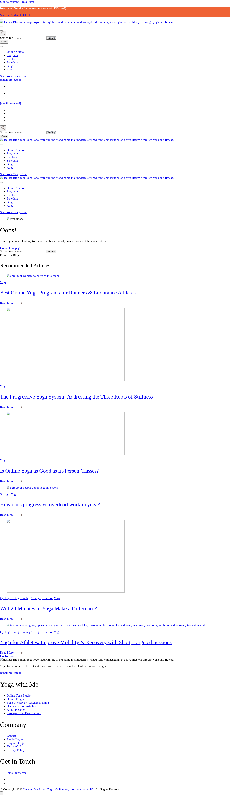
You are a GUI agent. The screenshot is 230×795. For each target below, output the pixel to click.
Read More (7, 303)
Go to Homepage (10, 248)
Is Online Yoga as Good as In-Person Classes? (49, 471)
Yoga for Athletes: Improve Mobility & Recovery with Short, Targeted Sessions (86, 642)
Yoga (3, 282)
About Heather (16, 709)
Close (4, 41)
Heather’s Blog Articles (21, 706)
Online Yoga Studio (19, 695)
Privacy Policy (16, 750)
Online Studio (15, 51)
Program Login (16, 743)
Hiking (14, 598)
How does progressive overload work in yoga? (50, 504)
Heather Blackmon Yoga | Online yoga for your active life (58, 789)
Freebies (12, 59)
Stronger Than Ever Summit (24, 713)
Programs (12, 55)
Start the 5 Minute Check (15, 15)
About (10, 69)
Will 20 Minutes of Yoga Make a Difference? (48, 608)
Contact (11, 735)
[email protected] (10, 672)
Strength (5, 494)
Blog (10, 66)
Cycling (5, 598)
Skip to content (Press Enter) (17, 1)
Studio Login (15, 739)
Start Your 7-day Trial (13, 76)
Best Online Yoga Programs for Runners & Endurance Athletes (68, 293)
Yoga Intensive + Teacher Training (28, 702)
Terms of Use (15, 746)
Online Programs (17, 699)
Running (25, 598)
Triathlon (47, 598)
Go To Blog (7, 656)
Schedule (12, 62)
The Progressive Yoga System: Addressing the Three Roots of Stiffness (76, 397)
